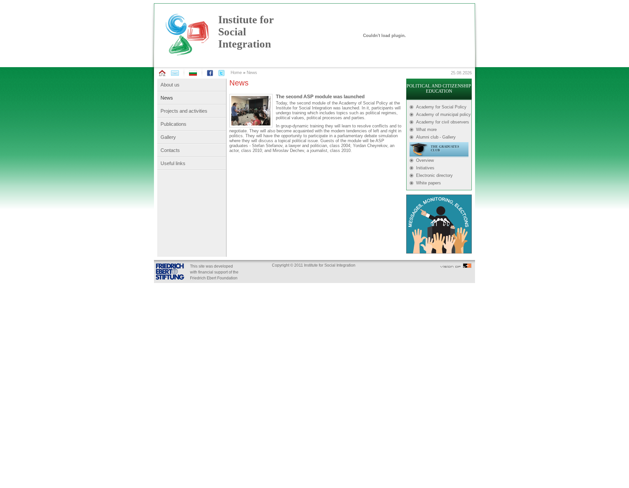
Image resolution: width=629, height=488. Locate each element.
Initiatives (425, 167)
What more (426, 129)
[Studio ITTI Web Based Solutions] (455, 267)
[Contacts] (175, 73)
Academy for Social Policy (441, 106)
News (252, 72)
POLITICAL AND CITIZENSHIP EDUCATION (439, 89)
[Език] (193, 74)
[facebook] (210, 73)
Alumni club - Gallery (436, 137)
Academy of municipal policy (443, 114)
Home (236, 72)
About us (170, 84)
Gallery (168, 137)
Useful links (173, 163)
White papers (428, 182)
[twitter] (221, 73)
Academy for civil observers (442, 122)
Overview (425, 160)
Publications (173, 124)
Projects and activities (184, 111)
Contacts (170, 150)
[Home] (162, 73)
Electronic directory (434, 175)
